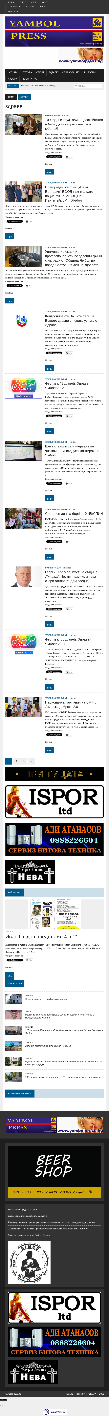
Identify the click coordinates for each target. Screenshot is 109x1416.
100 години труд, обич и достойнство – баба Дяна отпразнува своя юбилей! (74, 124)
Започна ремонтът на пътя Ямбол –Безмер (48, 1046)
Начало (69, 1394)
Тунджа (57, 568)
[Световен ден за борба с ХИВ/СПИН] (23, 526)
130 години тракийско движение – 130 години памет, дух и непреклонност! (64, 1077)
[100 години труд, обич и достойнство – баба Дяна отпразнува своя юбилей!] (23, 133)
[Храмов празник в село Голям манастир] (13, 1001)
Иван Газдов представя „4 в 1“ (41, 936)
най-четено (14, 892)
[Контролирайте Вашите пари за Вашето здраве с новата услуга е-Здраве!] (23, 329)
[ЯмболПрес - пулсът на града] (54, 31)
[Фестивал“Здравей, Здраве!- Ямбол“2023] (23, 396)
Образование (14, 7)
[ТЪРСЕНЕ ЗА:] (88, 86)
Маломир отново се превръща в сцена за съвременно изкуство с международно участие (51, 1222)
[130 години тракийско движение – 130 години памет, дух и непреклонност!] (13, 1079)
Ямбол (57, 115)
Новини (11, 2)
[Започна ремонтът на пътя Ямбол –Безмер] (13, 1048)
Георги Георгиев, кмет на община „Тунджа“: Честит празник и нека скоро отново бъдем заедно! (71, 576)
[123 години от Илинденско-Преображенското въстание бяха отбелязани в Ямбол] (13, 1033)
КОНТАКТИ (80, 1394)
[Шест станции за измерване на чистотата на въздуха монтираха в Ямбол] (23, 459)
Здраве (45, 2)
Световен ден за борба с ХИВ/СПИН (74, 514)
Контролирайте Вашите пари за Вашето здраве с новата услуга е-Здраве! (71, 320)
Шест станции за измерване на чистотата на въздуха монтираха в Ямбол (72, 450)
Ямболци (29, 7)
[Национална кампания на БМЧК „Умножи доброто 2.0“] (23, 715)
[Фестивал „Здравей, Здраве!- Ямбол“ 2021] (23, 652)
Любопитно (13, 11)
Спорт (34, 2)
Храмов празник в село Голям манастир (46, 999)
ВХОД (101, 1394)
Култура (23, 2)
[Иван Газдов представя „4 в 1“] (54, 927)
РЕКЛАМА (92, 1394)
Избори (41, 7)
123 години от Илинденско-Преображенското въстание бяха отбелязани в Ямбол (48, 1228)
